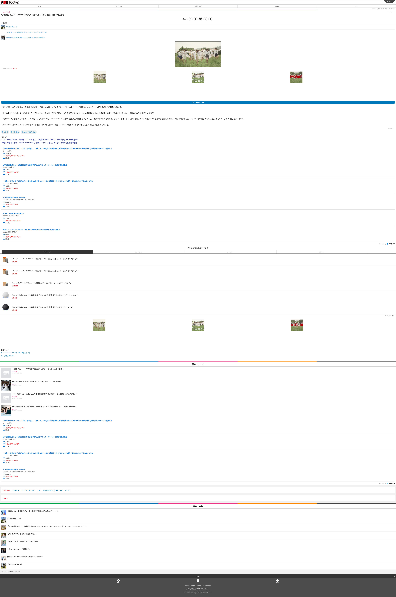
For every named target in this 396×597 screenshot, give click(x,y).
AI (39, 490)
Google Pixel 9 (47, 490)
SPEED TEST (198, 6)
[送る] (200, 19)
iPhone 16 (16, 490)
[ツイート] (191, 19)
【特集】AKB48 (8, 356)
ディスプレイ (230, 252)
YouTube (277, 582)
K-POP (67, 490)
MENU (389, 1)
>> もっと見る (389, 316)
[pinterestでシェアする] (205, 19)
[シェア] (195, 19)
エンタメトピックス (30, 132)
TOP (198, 576)
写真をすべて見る (199, 102)
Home (118, 582)
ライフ (356, 6)
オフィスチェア (138, 252)
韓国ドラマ (59, 490)
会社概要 (199, 585)
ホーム (39, 6)
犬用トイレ (321, 252)
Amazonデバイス (47, 252)
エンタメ (277, 6)
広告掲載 (193, 585)
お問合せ (187, 585)
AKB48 (6, 132)
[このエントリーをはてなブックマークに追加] (210, 19)
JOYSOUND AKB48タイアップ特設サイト (16, 353)
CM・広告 (16, 132)
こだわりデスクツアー (29, 490)
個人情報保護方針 (207, 585)
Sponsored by (382, 244)
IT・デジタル (119, 6)
